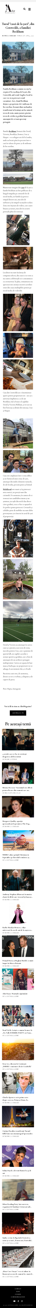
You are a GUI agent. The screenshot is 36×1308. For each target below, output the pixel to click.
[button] (24, 9)
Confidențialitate (18, 1297)
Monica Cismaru (9, 36)
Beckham (12, 131)
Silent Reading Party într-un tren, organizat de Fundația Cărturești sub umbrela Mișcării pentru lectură (16, 1207)
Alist (18, 1291)
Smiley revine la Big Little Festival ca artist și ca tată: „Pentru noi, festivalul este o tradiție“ (16, 1240)
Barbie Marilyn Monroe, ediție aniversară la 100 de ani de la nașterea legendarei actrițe (16, 930)
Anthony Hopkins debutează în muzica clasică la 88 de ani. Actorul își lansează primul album (17, 897)
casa (22, 187)
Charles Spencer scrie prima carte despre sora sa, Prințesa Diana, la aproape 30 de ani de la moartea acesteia (17, 1100)
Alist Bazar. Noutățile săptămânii (14, 994)
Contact (18, 1289)
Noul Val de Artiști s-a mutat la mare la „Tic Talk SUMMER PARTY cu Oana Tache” (17, 1033)
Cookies (18, 1294)
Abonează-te (18, 713)
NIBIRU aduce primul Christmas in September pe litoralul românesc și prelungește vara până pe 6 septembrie (17, 857)
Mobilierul (7, 489)
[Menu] (29, 9)
